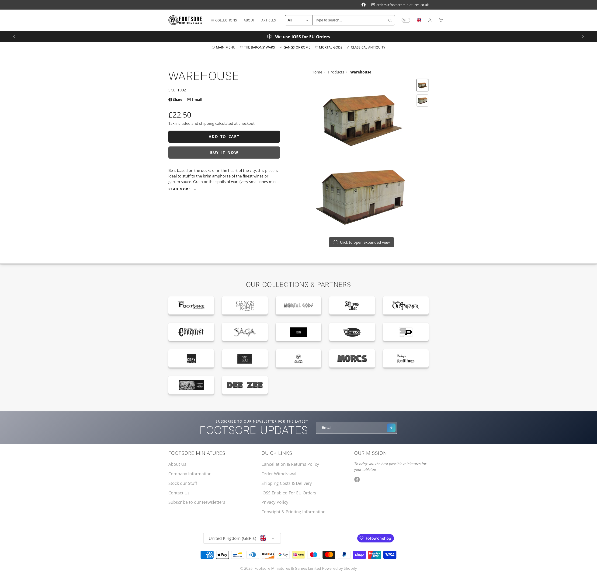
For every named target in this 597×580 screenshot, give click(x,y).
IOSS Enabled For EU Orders (288, 493)
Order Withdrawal (278, 473)
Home (317, 72)
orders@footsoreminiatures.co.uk (402, 5)
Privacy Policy (274, 502)
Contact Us (179, 493)
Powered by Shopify (339, 568)
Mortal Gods (330, 47)
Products (336, 72)
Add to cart (224, 136)
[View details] (191, 305)
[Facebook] (363, 5)
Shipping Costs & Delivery (286, 483)
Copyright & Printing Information (293, 511)
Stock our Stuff (182, 483)
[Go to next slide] (583, 36)
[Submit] (391, 428)
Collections (226, 20)
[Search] (390, 20)
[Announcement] (298, 36)
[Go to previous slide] (14, 36)
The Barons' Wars (259, 47)
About (249, 20)
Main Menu (225, 47)
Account (430, 20)
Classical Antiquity (368, 47)
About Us (177, 464)
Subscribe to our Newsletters (196, 502)
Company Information (190, 473)
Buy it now (224, 152)
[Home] (185, 20)
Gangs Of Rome (297, 47)
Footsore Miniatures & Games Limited (287, 568)
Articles (268, 20)
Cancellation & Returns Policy (290, 464)
